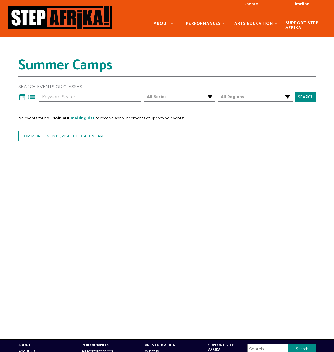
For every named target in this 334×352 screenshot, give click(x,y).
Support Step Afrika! (302, 25)
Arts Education (254, 23)
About (162, 23)
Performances (204, 23)
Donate (250, 4)
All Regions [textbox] (232, 96)
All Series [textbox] (157, 96)
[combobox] (176, 96)
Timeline (301, 4)
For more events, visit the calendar (62, 136)
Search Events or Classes (50, 86)
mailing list (82, 118)
